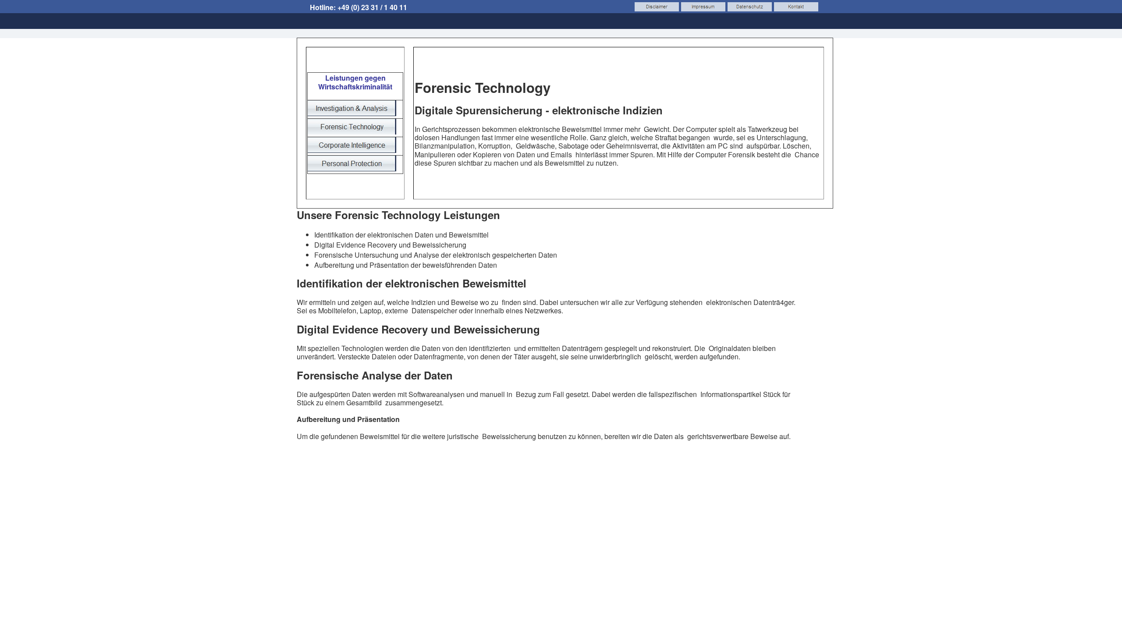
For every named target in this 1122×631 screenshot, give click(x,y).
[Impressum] (703, 6)
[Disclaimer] (657, 6)
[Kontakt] (796, 6)
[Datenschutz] (750, 6)
